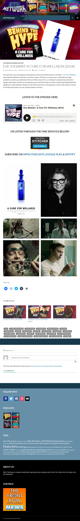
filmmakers (57, 331)
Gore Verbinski (9, 333)
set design (67, 336)
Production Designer (25, 336)
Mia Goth (31, 333)
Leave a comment (39, 70)
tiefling (38, 452)
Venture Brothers (7, 454)
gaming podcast (31, 447)
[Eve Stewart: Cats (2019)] (64, 312)
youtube (49, 454)
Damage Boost (19, 443)
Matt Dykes (49, 447)
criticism (63, 328)
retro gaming (56, 450)
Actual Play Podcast (10, 441)
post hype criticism (64, 333)
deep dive (27, 443)
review (63, 450)
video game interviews (19, 454)
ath (41, 441)
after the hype (33, 441)
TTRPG (43, 452)
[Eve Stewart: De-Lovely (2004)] (14, 312)
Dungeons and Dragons (51, 443)
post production (10, 336)
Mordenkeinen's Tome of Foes (62, 447)
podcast (24, 449)
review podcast (70, 450)
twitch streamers (55, 452)
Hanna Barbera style (41, 447)
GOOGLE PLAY (53, 154)
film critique (47, 331)
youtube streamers (59, 454)
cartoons (5, 443)
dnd (41, 443)
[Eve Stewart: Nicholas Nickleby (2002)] (39, 312)
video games (31, 454)
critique (11, 443)
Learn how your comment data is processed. (46, 366)
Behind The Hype (25, 70)
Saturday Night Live (41, 336)
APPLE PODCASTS (33, 154)
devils (38, 443)
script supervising (55, 336)
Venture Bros (65, 452)
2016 (6, 328)
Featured (37, 331)
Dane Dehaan (9, 331)
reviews (5, 452)
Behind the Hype (53, 328)
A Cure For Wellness (68, 75)
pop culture (51, 333)
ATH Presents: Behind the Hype (13, 63)
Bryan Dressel (68, 441)
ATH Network (9, 18)
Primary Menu (77, 17)
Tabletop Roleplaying (28, 452)
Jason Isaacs (21, 333)
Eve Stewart (27, 331)
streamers (10, 452)
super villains (17, 452)
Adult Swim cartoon (22, 441)
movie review (40, 333)
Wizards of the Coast (41, 454)
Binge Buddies (59, 441)
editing (18, 331)
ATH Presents (41, 328)
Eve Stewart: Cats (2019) (61, 319)
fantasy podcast (64, 443)
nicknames (18, 450)
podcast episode (36, 449)
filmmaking (67, 331)
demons (32, 443)
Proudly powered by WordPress (12, 518)
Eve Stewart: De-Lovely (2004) (12, 319)
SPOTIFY (70, 154)
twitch (47, 452)
